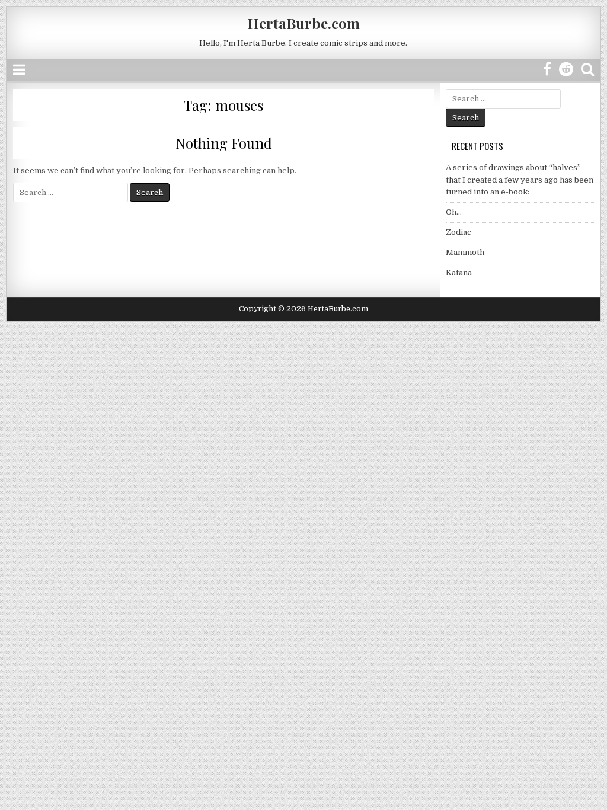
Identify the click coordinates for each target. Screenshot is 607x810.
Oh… (454, 212)
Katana (459, 272)
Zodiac (458, 232)
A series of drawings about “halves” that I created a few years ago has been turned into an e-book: (519, 180)
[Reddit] (566, 70)
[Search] (587, 70)
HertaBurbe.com (303, 23)
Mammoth (465, 252)
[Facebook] (547, 70)
